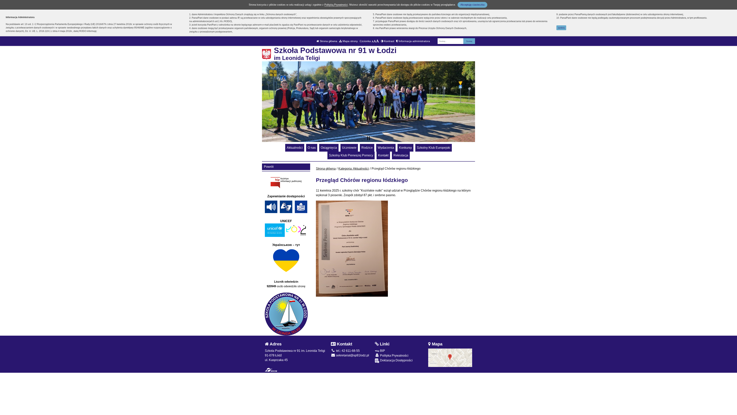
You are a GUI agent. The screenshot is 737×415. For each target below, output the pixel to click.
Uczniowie (349, 147)
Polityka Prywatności (393, 355)
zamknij (561, 28)
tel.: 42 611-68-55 (347, 350)
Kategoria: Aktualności (353, 168)
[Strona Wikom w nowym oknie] (271, 370)
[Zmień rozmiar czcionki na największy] (377, 41)
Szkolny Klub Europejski (433, 147)
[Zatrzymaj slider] (368, 138)
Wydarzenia (386, 147)
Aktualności (295, 147)
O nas (312, 147)
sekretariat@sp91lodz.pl (352, 355)
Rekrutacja (400, 155)
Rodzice (367, 147)
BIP (382, 350)
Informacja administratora (414, 41)
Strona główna (328, 41)
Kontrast (388, 41)
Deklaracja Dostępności (396, 360)
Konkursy (405, 147)
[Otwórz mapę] (450, 357)
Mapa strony (350, 41)
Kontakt (383, 155)
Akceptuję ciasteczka (472, 4)
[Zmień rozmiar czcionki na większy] (374, 41)
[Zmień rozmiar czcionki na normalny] (372, 41)
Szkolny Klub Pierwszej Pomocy (351, 155)
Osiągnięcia (329, 147)
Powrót (268, 166)
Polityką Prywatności (336, 4)
